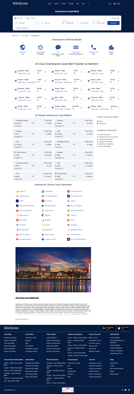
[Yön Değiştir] (37, 23)
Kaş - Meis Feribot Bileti (11, 381)
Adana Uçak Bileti (10, 351)
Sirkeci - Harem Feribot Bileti (55, 383)
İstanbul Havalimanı (95, 368)
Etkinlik (71, 3)
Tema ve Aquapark (116, 351)
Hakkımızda (114, 363)
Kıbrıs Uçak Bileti (9, 348)
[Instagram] (129, 390)
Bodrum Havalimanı (95, 374)
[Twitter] (122, 390)
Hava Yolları (29, 334)
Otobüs (56, 3)
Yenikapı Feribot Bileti (32, 363)
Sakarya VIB (93, 346)
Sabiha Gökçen (94, 371)
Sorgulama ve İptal (74, 363)
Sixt (69, 366)
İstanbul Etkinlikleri (116, 348)
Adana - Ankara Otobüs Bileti (77, 338)
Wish (69, 377)
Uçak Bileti (8, 334)
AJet (26, 343)
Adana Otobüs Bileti (53, 351)
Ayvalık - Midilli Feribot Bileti (13, 368)
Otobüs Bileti (51, 334)
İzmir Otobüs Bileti (52, 346)
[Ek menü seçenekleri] (88, 3)
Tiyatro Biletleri (115, 345)
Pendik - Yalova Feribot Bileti (55, 375)
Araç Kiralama (73, 359)
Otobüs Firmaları (95, 334)
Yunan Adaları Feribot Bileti (13, 359)
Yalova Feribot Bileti (31, 366)
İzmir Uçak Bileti (9, 343)
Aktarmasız (116, 18)
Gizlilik (112, 366)
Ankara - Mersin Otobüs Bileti (77, 345)
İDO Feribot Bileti (52, 359)
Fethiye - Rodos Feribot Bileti (13, 378)
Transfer (92, 359)
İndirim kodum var (22, 28)
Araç (83, 3)
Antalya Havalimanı (95, 377)
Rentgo (70, 368)
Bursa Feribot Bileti (31, 371)
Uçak (49, 3)
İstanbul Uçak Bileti (10, 338)
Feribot (64, 3)
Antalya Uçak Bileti (10, 340)
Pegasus (28, 340)
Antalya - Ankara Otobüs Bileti (78, 355)
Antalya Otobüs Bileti (53, 348)
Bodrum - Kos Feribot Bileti (12, 370)
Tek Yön (19, 18)
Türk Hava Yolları (30, 338)
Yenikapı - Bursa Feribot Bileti (56, 363)
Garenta (70, 374)
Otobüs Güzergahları (75, 334)
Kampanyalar (114, 374)
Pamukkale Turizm (95, 340)
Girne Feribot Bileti (31, 374)
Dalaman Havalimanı (95, 366)
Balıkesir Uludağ (94, 351)
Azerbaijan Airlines (31, 351)
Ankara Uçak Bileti (10, 346)
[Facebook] (125, 390)
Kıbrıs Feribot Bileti (31, 377)
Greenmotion (72, 371)
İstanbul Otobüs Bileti (53, 340)
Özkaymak (92, 348)
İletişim (112, 371)
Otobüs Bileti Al (51, 338)
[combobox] (26, 23)
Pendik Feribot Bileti (31, 368)
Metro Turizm (93, 338)
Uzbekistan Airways (31, 348)
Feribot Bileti (29, 359)
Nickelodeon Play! (116, 353)
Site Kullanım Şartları (116, 368)
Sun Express (29, 346)
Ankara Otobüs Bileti (53, 343)
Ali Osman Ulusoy (94, 343)
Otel (77, 3)
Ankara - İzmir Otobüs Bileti (76, 353)
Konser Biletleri (115, 338)
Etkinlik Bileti (114, 334)
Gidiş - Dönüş (30, 18)
